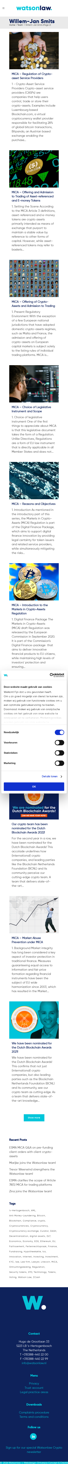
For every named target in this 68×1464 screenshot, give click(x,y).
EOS (36, 1241)
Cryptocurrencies (19, 1226)
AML (33, 1211)
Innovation (15, 1257)
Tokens (52, 1272)
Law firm (25, 1262)
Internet (27, 1257)
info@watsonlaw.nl (34, 1363)
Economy (28, 1241)
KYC (11, 1262)
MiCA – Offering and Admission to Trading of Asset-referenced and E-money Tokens (32, 196)
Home (12, 25)
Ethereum (45, 1241)
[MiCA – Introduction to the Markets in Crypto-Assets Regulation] (34, 581)
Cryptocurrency (39, 1226)
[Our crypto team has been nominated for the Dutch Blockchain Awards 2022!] (34, 800)
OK (34, 786)
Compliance (29, 1221)
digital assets (37, 1236)
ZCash (36, 1277)
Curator (44, 1231)
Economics (15, 1241)
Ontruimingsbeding (20, 1267)
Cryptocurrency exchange (24, 1231)
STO (30, 1272)
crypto (41, 1221)
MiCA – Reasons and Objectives (33, 504)
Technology (40, 1272)
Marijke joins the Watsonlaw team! (32, 1162)
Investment (51, 1257)
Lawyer (35, 1262)
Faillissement (16, 1246)
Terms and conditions (34, 1416)
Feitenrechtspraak (36, 1246)
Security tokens (18, 1272)
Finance (52, 1246)
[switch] (59, 742)
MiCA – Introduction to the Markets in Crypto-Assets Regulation (30, 609)
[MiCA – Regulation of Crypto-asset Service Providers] (34, 50)
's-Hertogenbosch (19, 1211)
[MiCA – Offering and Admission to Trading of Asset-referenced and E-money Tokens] (34, 169)
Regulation (38, 1267)
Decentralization (18, 1236)
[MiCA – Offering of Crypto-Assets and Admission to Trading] (34, 278)
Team (20, 25)
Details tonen (49, 776)
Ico (44, 1252)
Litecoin (45, 1262)
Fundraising (15, 1252)
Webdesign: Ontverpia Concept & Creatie (46, 1463)
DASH (53, 1231)
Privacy (34, 1383)
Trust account (34, 1387)
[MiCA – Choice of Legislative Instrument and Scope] (34, 383)
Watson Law (25, 1277)
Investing (38, 1257)
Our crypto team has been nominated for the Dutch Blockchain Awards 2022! (30, 828)
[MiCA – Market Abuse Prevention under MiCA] (34, 914)
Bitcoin (41, 1216)
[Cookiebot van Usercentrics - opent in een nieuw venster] (49, 675)
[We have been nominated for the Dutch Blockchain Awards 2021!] (34, 1020)
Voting (13, 1277)
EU (53, 1241)
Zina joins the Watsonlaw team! (30, 1191)
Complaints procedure (34, 1412)
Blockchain (15, 1221)
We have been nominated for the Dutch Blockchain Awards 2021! (32, 1047)
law (17, 1262)
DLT (49, 1236)
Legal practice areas (34, 1392)
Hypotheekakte (32, 1252)
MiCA (54, 1262)
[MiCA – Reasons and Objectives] (34, 480)
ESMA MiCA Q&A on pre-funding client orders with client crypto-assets (31, 1152)
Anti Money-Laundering (22, 1216)
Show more (34, 1118)
